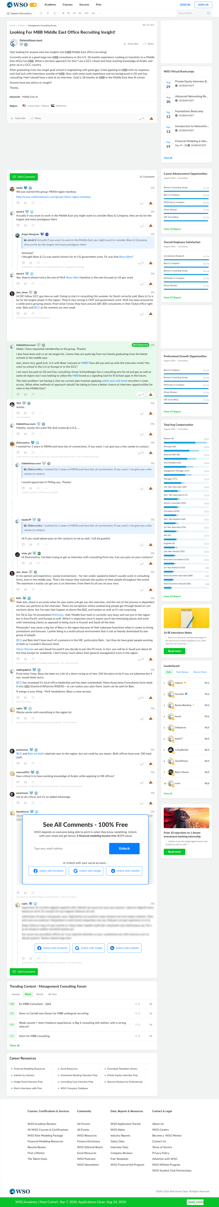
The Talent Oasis (37, 1159)
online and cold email (114, 381)
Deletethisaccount (31, 40)
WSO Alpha (118, 1129)
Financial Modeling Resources (29, 1069)
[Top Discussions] (47, 13)
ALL (93, 13)
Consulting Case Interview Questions (32, 318)
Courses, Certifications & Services (48, 1111)
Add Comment (26, 177)
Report (33, 203)
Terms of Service (162, 1147)
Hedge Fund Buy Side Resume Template (40, 492)
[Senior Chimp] (21, 44)
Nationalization (23, 417)
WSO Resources (87, 1135)
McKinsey (57, 615)
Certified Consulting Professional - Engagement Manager (59, 267)
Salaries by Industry (24, 1075)
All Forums (83, 1124)
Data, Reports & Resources (127, 1111)
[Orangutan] (34, 670)
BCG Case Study (23, 702)
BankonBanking (183, 705)
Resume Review (37, 1147)
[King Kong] (32, 442)
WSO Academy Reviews (42, 1124)
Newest (16, 994)
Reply (18, 203)
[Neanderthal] (25, 188)
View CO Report (172, 229)
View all (15, 1045)
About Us (158, 1124)
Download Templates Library (122, 1069)
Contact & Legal (162, 1111)
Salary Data (117, 1141)
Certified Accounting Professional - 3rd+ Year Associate (53, 663)
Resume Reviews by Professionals (125, 1082)
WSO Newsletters (88, 1164)
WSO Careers (160, 1129)
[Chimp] (34, 519)
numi (177, 783)
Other (40, 203)
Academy (50, 4)
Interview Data (119, 1147)
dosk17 (179, 739)
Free (98, 4)
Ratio (168, 672)
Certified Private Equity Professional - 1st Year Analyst (53, 722)
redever (179, 683)
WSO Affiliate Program (166, 1164)
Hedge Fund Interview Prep (28, 1082)
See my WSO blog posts (88, 457)
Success (84, 4)
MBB (84, 363)
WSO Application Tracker (126, 1124)
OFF (87, 13)
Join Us (203, 4)
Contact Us (159, 1141)
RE (80, 13)
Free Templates (119, 1159)
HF (74, 13)
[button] (148, 44)
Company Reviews (121, 1153)
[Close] (203, 1202)
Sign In (185, 4)
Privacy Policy (160, 1153)
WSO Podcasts (86, 1159)
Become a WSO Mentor (167, 1135)
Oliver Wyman (25, 649)
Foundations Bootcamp (189, 111)
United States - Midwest (38, 106)
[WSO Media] (54, 13)
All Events (83, 1129)
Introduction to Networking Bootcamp (192, 126)
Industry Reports (120, 1135)
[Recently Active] (41, 13)
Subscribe (133, 44)
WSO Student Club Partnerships (171, 1170)
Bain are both (36, 753)
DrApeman (180, 727)
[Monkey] (27, 211)
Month (39, 994)
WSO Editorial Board (89, 1147)
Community (84, 1111)
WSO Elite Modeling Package (45, 1135)
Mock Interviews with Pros (28, 1088)
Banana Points (200, 672)
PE (68, 13)
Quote (25, 203)
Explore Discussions (21, 13)
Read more (174, 651)
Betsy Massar (182, 772)
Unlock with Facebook (51, 871)
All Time (52, 994)
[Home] (17, 5)
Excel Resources (69, 1069)
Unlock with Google (90, 871)
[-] (12, 235)
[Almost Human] (42, 234)
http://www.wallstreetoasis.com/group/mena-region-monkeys (53, 197)
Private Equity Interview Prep (122, 1075)
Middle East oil (30, 97)
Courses (68, 4)
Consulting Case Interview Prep (77, 1082)
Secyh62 (179, 694)
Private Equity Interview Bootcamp (192, 81)
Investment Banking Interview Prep (79, 1075)
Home (12, 26)
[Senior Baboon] (24, 598)
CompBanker (182, 750)
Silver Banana (182, 672)
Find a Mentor (36, 1153)
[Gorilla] (32, 772)
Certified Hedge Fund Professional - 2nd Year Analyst (52, 897)
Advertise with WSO (164, 1159)
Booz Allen (125, 256)
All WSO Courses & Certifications (48, 1129)
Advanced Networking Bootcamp (192, 96)
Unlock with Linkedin (128, 871)
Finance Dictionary (88, 1141)
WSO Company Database (74, 1088)
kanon (178, 716)
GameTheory (181, 761)
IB (63, 13)
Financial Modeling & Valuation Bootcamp (192, 141)
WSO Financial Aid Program (127, 1164)
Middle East (60, 106)
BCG (37, 307)
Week (28, 994)
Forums (21, 26)
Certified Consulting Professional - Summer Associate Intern (55, 786)
